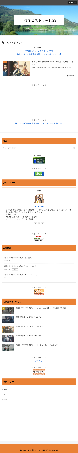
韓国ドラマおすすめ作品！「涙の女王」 (18, 258)
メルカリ (38, 361)
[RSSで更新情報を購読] (42, 223)
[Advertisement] (39, 101)
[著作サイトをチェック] (35, 223)
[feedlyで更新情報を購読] (39, 223)
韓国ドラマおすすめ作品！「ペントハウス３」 (21, 266)
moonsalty (39, 206)
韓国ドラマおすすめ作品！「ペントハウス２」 (21, 275)
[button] (74, 148)
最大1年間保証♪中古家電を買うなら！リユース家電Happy (38, 123)
